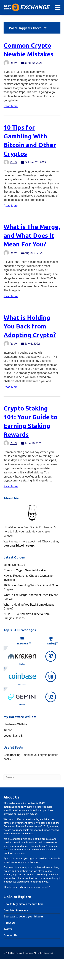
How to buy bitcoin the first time (23, 904)
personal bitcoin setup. (19, 545)
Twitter (8, 928)
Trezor (8, 730)
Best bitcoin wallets (16, 910)
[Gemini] (22, 696)
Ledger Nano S (13, 735)
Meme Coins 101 (14, 564)
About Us (9, 922)
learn (6, 849)
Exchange (22, 643)
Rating (51, 643)
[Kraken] (22, 655)
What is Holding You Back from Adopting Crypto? (30, 326)
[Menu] (57, 7)
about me (34, 541)
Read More (11, 106)
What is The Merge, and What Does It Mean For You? (32, 235)
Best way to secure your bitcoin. (24, 916)
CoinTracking (12, 754)
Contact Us (10, 935)
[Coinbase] (22, 676)
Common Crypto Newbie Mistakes (25, 570)
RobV (13, 62)
